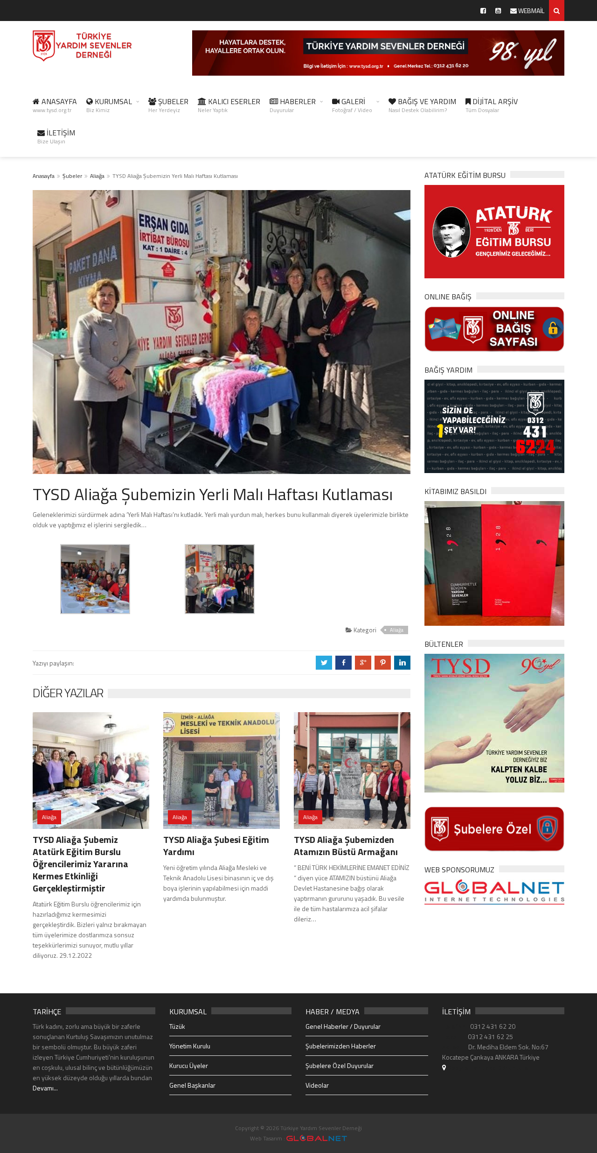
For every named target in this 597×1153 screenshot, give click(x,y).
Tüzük (177, 1026)
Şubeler (72, 175)
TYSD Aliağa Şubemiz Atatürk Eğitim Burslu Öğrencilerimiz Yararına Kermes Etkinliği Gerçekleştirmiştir (80, 863)
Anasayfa (44, 175)
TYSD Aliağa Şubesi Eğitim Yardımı (216, 845)
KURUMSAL (109, 105)
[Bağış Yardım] (494, 425)
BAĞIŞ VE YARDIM (422, 105)
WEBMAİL (530, 10)
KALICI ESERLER (229, 105)
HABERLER (293, 105)
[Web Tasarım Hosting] (494, 891)
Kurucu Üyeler (188, 1065)
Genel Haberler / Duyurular (343, 1026)
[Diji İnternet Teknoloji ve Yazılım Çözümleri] (316, 1138)
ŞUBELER (168, 105)
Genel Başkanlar (192, 1085)
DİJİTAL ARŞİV (491, 105)
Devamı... (45, 1088)
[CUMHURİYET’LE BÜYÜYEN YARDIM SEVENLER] (494, 562)
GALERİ (352, 105)
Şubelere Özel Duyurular (339, 1065)
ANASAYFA (55, 105)
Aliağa (97, 175)
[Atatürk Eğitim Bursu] (494, 231)
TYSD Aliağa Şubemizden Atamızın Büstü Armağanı (346, 845)
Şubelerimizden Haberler (340, 1046)
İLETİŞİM (56, 136)
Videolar (317, 1085)
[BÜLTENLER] (494, 722)
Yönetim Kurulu (189, 1046)
